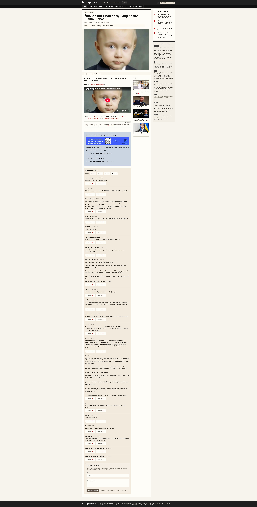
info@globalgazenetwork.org (120, 504)
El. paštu (103, 25)
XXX (130, 6)
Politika (95, 6)
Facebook (93, 25)
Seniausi (100, 173)
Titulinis (84, 6)
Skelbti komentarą (93, 490)
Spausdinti (98, 73)
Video (126, 6)
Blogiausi (114, 173)
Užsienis (111, 6)
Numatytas (90, 73)
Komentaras (89, 478)
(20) (106, 19)
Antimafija (101, 6)
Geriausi (107, 173)
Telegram (98, 25)
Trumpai (90, 6)
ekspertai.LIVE (94, 116)
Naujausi (93, 173)
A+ (94, 73)
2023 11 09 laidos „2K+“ (97, 84)
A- (85, 73)
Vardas (88, 472)
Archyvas (140, 6)
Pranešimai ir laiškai (119, 6)
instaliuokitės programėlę (112, 118)
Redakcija (135, 6)
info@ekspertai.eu (110, 125)
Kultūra (106, 6)
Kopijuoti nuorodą (109, 25)
